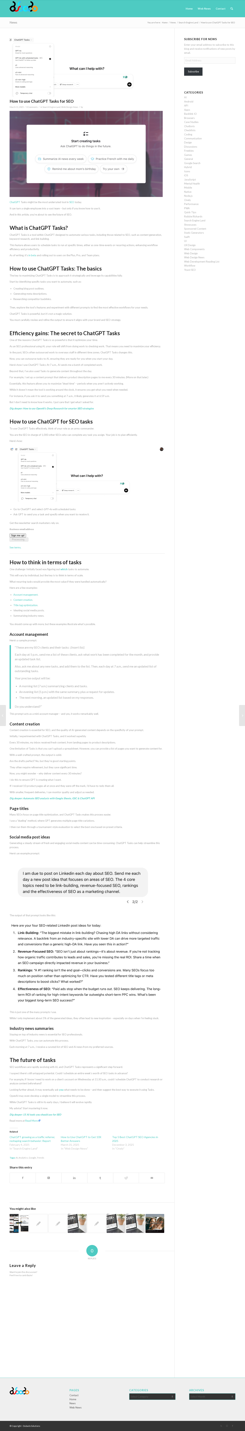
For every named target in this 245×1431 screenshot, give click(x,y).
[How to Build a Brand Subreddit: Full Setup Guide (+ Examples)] (96, 1223)
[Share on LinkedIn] (74, 1178)
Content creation (22, 599)
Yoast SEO (190, 269)
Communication (193, 138)
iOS (186, 175)
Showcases (190, 224)
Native (187, 191)
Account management (25, 594)
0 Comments (32, 107)
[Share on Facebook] (23, 1178)
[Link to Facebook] (232, 1426)
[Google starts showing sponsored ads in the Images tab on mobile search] (19, 1223)
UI (185, 240)
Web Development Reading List (201, 261)
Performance (191, 204)
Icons (187, 171)
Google (32, 1157)
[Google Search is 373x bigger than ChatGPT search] (242, 715)
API (186, 105)
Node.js (188, 195)
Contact (73, 1395)
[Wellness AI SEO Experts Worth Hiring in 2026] (57, 1223)
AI (17, 1157)
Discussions (190, 146)
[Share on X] (48, 1178)
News (13, 22)
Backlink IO (190, 113)
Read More (31, 1120)
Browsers (189, 118)
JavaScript (190, 179)
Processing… (19, 539)
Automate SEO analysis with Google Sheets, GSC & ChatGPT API (59, 798)
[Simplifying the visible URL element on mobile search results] (77, 1223)
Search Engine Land (51, 107)
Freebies (189, 150)
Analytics (23, 1157)
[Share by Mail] (152, 1178)
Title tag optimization (25, 605)
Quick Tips (190, 212)
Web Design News (69, 107)
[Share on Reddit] (126, 1178)
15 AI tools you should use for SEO (42, 1114)
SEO (71, 202)
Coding (188, 134)
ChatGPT (15, 202)
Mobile (188, 187)
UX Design (190, 245)
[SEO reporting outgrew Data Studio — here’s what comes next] (135, 1223)
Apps (187, 109)
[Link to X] (221, 1426)
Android (188, 101)
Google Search (192, 163)
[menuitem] (189, 8)
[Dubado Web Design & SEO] (24, 8)
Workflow (189, 265)
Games (188, 154)
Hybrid (188, 167)
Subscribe (193, 71)
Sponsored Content (195, 228)
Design (188, 142)
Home (72, 1399)
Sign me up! (17, 535)
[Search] (231, 8)
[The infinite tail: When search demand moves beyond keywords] (154, 1223)
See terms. (15, 547)
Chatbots (189, 126)
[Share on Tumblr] (100, 1178)
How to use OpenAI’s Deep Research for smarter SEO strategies (58, 408)
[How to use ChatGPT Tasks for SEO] (87, 67)
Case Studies (191, 122)
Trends (40, 1157)
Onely (187, 200)
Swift (187, 236)
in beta (32, 255)
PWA (187, 208)
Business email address (22, 529)
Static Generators (194, 232)
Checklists (189, 130)
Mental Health (192, 183)
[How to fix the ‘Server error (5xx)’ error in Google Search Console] (3, 715)
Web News (75, 1407)
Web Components (194, 249)
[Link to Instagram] (227, 1426)
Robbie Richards (193, 216)
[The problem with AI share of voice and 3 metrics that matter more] (116, 1223)
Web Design (191, 253)
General (188, 158)
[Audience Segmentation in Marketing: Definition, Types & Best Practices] (38, 1223)
